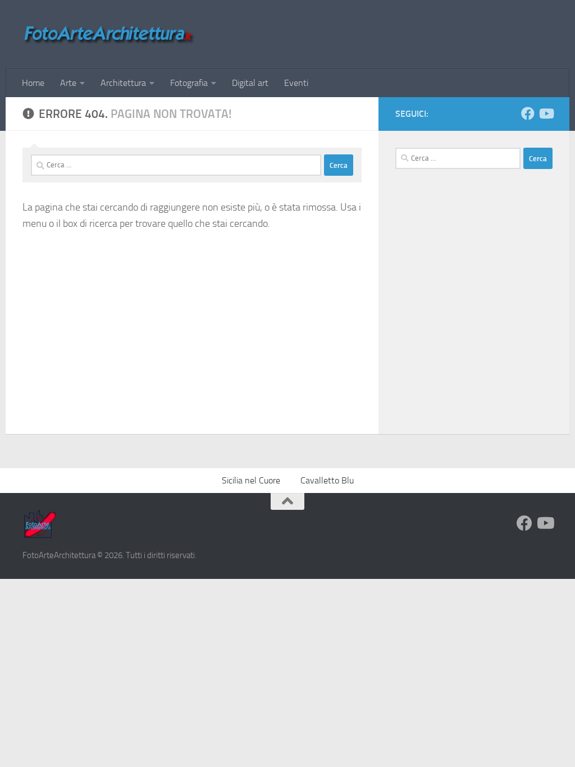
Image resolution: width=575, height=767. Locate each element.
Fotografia (189, 82)
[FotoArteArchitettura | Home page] (108, 34)
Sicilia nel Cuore (251, 480)
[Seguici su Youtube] (546, 113)
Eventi (296, 82)
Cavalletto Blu (327, 480)
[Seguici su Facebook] (528, 113)
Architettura (123, 82)
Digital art (250, 82)
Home (33, 82)
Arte (68, 82)
